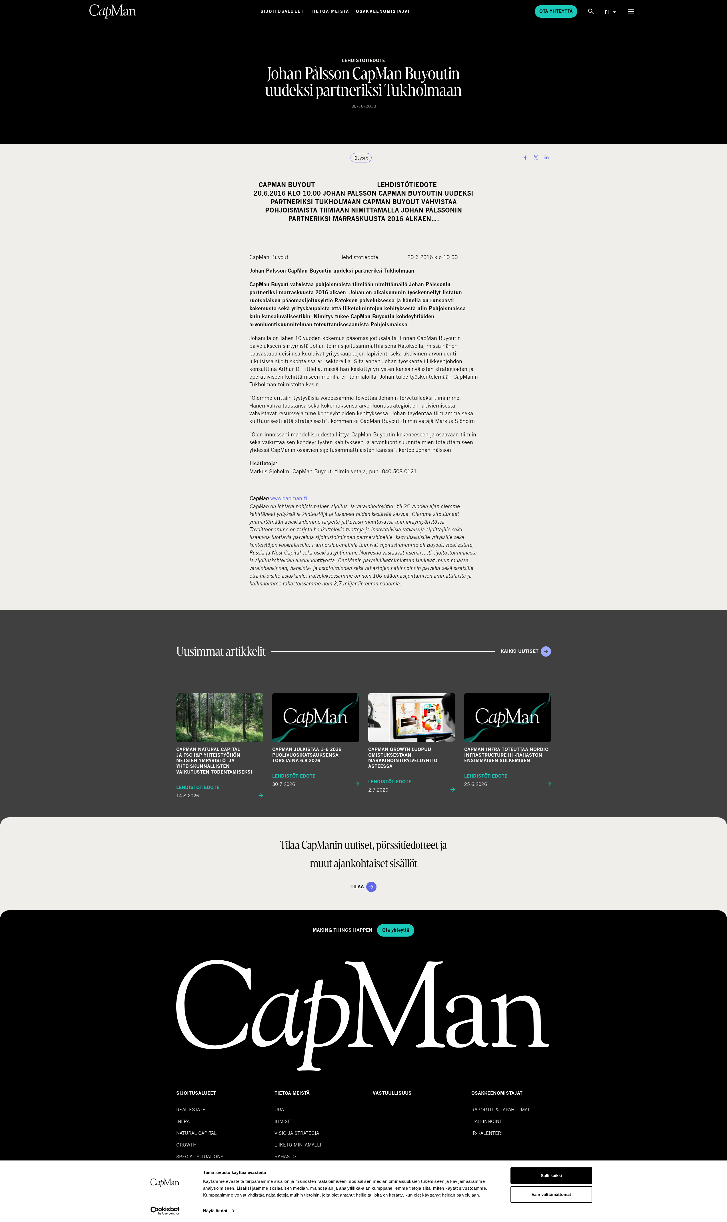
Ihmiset (284, 1121)
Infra (183, 1121)
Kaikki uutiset (519, 651)
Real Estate (190, 1109)
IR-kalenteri (486, 1133)
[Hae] (591, 11)
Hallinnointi (487, 1121)
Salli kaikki (551, 1175)
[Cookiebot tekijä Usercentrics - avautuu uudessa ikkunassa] (165, 1211)
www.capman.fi (288, 498)
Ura (279, 1109)
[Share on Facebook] (525, 157)
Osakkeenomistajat (383, 11)
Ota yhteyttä (556, 11)
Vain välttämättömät (551, 1194)
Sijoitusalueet (282, 11)
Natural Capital (196, 1133)
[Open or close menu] (631, 11)
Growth (186, 1145)
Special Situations (199, 1156)
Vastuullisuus (392, 1093)
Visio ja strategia (297, 1133)
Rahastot (287, 1156)
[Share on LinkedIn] (546, 157)
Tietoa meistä (330, 11)
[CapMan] (113, 11)
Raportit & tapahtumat (500, 1109)
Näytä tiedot (215, 1210)
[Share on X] (535, 157)
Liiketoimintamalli (298, 1145)
